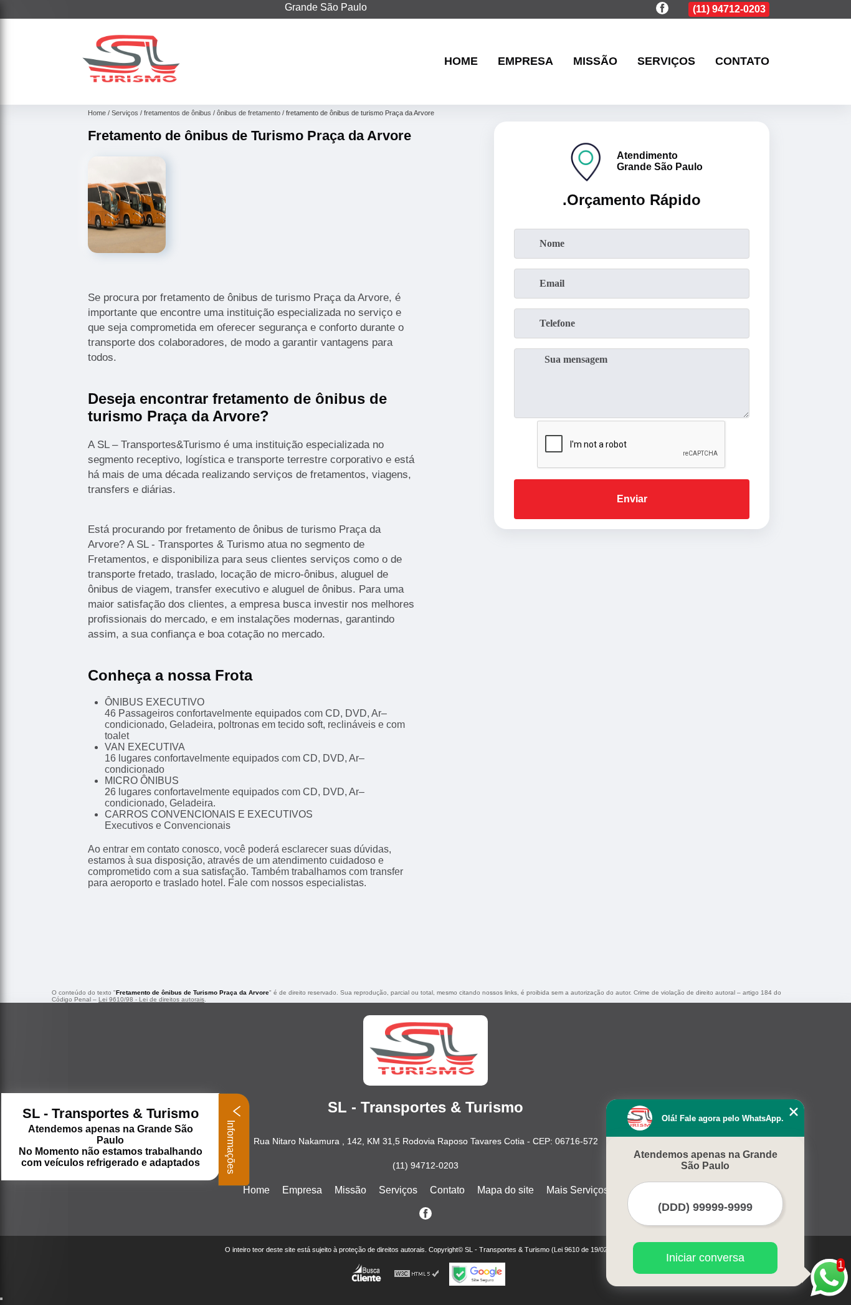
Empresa (525, 61)
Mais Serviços (577, 1190)
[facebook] (662, 9)
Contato (742, 61)
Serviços (666, 61)
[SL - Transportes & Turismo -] (133, 89)
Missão (595, 61)
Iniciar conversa (705, 1257)
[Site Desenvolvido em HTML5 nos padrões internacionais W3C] (417, 1274)
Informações (231, 1145)
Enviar (632, 499)
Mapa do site (505, 1190)
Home (461, 61)
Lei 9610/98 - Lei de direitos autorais (151, 999)
